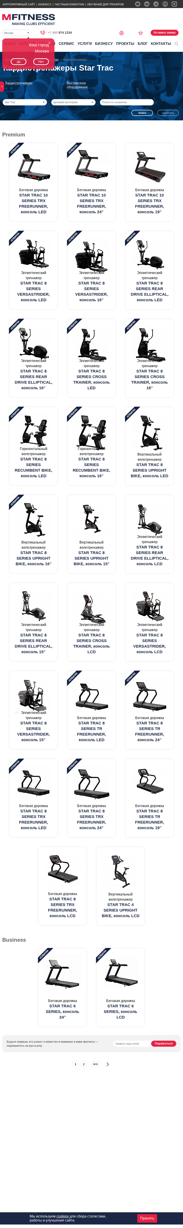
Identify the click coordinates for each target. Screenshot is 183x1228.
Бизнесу (44, 4)
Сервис (66, 44)
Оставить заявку (165, 32)
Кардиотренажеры (18, 83)
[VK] (147, 4)
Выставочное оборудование (77, 85)
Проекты (125, 44)
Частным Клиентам (69, 4)
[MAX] (174, 4)
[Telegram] (156, 4)
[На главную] (28, 19)
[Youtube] (137, 4)
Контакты (161, 44)
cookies (62, 1216)
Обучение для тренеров (105, 4)
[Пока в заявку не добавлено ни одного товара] (142, 33)
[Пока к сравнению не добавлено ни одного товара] (123, 32)
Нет (41, 61)
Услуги (85, 44)
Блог (143, 44)
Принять (147, 1218)
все (95, 1064)
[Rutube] (165, 4)
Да (19, 61)
